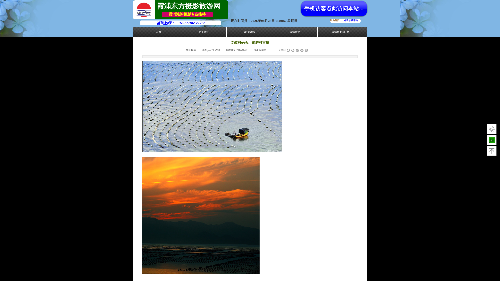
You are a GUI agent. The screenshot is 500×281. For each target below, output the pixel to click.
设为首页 (334, 20)
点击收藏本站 (351, 20)
